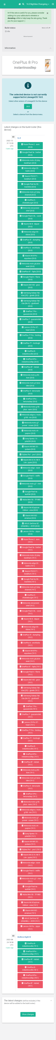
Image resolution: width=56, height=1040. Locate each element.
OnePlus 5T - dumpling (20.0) (31, 241)
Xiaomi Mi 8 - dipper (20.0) (31, 225)
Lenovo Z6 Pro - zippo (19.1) (31, 927)
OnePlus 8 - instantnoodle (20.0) (30, 352)
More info (45, 28)
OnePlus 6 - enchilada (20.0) (31, 249)
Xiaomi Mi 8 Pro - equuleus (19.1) (31, 652)
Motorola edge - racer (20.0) (31, 469)
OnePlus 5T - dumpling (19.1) (31, 636)
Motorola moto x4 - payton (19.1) (31, 827)
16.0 (37, 4)
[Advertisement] (28, 42)
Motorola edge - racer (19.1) (31, 864)
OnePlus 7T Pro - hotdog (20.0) (31, 336)
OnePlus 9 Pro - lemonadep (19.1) (30, 795)
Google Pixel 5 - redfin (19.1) (31, 872)
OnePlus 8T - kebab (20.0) (31, 368)
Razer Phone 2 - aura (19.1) (31, 540)
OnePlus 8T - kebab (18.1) (31, 984)
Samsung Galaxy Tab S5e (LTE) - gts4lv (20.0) (30, 294)
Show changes (28, 1014)
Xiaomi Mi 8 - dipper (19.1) (31, 620)
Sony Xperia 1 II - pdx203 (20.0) (31, 440)
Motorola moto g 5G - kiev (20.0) (31, 376)
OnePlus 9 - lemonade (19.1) (31, 787)
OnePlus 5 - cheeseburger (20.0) (30, 201)
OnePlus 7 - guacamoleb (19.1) (31, 715)
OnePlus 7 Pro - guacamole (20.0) (30, 312)
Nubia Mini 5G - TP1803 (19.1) (31, 895)
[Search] (23, 4)
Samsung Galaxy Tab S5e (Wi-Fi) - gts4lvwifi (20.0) (30, 303)
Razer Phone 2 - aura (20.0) (31, 145)
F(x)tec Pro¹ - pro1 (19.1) (31, 849)
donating (11, 18)
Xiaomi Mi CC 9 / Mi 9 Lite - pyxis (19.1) (31, 856)
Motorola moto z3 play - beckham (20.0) (31, 161)
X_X (19, 138)
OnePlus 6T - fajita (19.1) (31, 667)
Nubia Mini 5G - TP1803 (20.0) (31, 501)
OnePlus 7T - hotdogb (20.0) (31, 344)
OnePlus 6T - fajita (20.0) (31, 272)
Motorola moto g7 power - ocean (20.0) (30, 424)
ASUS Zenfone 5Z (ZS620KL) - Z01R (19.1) (30, 919)
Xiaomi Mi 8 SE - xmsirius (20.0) (31, 516)
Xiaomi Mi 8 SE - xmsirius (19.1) (31, 911)
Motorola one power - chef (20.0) (31, 209)
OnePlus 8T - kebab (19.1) (31, 763)
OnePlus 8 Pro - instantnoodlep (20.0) (30, 360)
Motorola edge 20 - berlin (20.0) (31, 169)
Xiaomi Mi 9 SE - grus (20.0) (31, 286)
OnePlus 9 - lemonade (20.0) (31, 392)
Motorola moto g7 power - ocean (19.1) (30, 819)
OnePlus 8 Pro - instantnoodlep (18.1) (30, 976)
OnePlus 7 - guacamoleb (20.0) (31, 320)
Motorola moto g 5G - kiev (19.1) (31, 771)
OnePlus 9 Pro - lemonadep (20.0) (30, 400)
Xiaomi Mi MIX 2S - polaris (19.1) (31, 843)
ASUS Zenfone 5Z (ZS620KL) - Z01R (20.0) (30, 524)
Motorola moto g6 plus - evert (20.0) (31, 265)
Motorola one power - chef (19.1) (31, 604)
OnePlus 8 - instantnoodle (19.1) (30, 747)
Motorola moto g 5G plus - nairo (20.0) (31, 408)
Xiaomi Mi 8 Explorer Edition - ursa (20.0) (31, 508)
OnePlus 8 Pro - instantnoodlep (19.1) (30, 755)
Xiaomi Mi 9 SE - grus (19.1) (31, 681)
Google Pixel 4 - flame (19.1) (31, 673)
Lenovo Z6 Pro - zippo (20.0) (31, 532)
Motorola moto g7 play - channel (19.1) (31, 588)
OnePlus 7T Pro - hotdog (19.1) (31, 731)
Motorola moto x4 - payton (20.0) (31, 432)
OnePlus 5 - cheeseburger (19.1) (30, 596)
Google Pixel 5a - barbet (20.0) (31, 153)
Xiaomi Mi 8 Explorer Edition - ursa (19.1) (31, 903)
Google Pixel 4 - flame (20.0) (31, 278)
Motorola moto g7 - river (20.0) (31, 485)
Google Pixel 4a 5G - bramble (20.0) (31, 185)
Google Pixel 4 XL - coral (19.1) (31, 612)
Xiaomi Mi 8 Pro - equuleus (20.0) (31, 257)
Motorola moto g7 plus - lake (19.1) (31, 779)
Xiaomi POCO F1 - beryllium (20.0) (31, 177)
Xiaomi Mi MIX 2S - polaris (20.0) (31, 447)
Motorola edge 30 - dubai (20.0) (31, 233)
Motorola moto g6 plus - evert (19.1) (31, 660)
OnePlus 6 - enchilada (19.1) (31, 644)
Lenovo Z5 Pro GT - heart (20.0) (31, 328)
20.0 (28, 106)
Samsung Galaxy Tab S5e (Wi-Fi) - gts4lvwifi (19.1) (30, 698)
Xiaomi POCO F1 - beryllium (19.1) (31, 572)
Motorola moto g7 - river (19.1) (31, 880)
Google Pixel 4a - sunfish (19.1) (31, 887)
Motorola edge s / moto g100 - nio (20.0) (31, 416)
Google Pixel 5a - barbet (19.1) (31, 548)
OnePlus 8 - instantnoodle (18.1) (30, 968)
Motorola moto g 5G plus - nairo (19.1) (31, 803)
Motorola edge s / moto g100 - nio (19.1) (31, 811)
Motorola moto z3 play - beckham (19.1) (31, 556)
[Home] (20, 4)
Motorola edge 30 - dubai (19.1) (31, 628)
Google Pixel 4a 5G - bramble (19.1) (31, 580)
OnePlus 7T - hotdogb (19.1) (31, 739)
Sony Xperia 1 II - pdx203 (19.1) (31, 835)
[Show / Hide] (4, 4)
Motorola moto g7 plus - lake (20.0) (31, 384)
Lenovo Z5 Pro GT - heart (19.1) (31, 723)
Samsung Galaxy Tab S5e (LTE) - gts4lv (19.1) (30, 689)
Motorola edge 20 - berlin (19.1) (31, 564)
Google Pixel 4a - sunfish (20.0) (31, 493)
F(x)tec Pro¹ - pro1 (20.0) (31, 454)
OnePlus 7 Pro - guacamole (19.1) (30, 707)
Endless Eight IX (24, 937)
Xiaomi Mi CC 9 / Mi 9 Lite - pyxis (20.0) (31, 461)
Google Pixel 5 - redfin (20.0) (31, 477)
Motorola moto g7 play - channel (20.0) (31, 193)
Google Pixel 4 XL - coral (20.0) (31, 217)
